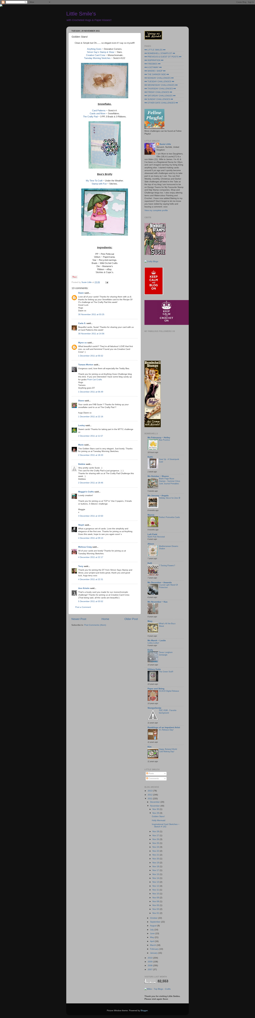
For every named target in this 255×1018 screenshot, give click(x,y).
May (152, 937)
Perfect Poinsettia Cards (169, 517)
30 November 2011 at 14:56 (91, 334)
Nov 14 (156, 878)
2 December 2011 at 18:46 (90, 483)
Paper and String (156, 689)
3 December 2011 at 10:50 (90, 516)
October (154, 918)
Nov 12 (156, 886)
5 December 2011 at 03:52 (90, 601)
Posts (151, 773)
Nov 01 (156, 913)
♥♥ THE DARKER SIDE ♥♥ (156, 74)
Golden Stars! (158, 816)
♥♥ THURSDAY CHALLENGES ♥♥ (160, 89)
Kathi (150, 457)
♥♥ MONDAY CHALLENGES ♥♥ (159, 78)
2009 (150, 962)
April (152, 941)
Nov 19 (156, 863)
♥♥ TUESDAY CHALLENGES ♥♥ (159, 81)
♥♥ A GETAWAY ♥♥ (153, 67)
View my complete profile (156, 210)
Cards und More (97, 113)
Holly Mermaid (158, 820)
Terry (80, 566)
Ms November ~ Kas (157, 602)
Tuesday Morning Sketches (97, 58)
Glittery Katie (154, 669)
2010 (150, 958)
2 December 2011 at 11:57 (90, 436)
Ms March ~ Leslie (157, 640)
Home (105, 619)
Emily (150, 650)
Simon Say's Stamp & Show (100, 52)
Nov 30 (156, 809)
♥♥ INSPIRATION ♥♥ (153, 60)
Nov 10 (156, 894)
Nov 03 (156, 909)
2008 (150, 965)
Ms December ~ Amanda (160, 582)
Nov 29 (156, 813)
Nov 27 (156, 835)
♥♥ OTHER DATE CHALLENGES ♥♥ (161, 103)
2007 (150, 969)
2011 (150, 798)
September (155, 922)
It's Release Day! (166, 730)
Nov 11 (156, 890)
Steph (81, 525)
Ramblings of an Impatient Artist (164, 727)
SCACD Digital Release (169, 691)
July (152, 930)
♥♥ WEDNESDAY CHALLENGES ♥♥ (161, 85)
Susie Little (165, 144)
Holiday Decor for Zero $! (169, 498)
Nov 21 (156, 855)
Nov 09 (156, 898)
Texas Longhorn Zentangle (166, 653)
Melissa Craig (85, 547)
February (154, 949)
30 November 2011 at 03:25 (91, 314)
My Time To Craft (94, 180)
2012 (150, 795)
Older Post (131, 619)
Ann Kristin (84, 588)
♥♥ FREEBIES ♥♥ (152, 64)
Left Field (152, 534)
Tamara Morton (85, 365)
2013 (150, 791)
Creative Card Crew (95, 55)
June (152, 933)
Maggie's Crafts (86, 492)
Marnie (151, 515)
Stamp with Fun (99, 184)
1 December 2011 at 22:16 (90, 416)
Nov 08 (156, 901)
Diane (81, 401)
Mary (150, 621)
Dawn (81, 293)
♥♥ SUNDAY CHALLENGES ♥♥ (158, 99)
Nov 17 (156, 870)
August (153, 926)
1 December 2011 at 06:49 (90, 392)
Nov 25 (156, 843)
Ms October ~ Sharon (158, 476)
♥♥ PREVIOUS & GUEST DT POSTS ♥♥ (162, 57)
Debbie (81, 464)
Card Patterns (99, 110)
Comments (153, 778)
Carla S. (82, 323)
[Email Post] (106, 282)
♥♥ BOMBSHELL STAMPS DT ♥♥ (159, 53)
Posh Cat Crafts (94, 379)
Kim (149, 747)
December (155, 802)
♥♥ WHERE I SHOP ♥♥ (154, 71)
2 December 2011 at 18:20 (90, 455)
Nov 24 (156, 847)
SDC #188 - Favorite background (167, 711)
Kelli (150, 563)
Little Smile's (81, 14)
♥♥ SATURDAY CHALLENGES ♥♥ (159, 96)
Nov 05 (156, 905)
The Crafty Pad (90, 116)
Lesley (81, 425)
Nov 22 (156, 851)
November (155, 806)
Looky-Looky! (153, 643)
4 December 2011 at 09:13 (90, 538)
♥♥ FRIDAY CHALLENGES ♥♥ (158, 92)
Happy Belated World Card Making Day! (168, 750)
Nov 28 (156, 831)
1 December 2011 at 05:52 (90, 356)
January (154, 953)
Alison (151, 544)
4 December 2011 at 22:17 (90, 557)
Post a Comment (83, 607)
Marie (81, 445)
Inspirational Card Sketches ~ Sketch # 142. (165, 825)
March (153, 945)
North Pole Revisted (156, 537)
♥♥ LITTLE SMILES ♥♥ (154, 50)
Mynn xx (82, 343)
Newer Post (78, 619)
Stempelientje (154, 708)
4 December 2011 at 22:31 (90, 579)
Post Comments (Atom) (95, 625)
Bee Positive (164, 440)
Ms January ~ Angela (158, 495)
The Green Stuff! (166, 672)
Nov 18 (156, 866)
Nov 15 (156, 874)
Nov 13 (156, 882)
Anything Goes (94, 49)
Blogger (144, 1010)
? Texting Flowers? (167, 565)
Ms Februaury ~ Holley (159, 437)
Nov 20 (156, 859)
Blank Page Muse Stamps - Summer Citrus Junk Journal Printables (169, 481)
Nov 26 (156, 839)
